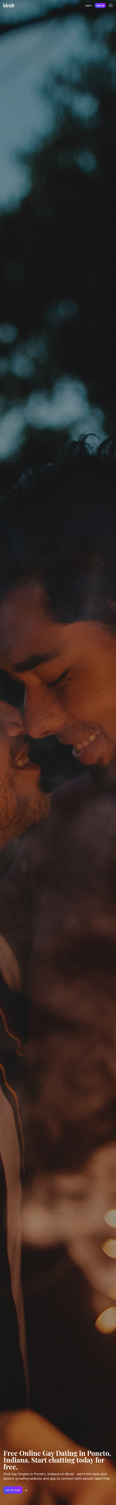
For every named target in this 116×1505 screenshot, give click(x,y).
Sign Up (100, 5)
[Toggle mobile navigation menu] (111, 5)
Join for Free (13, 1490)
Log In (88, 5)
